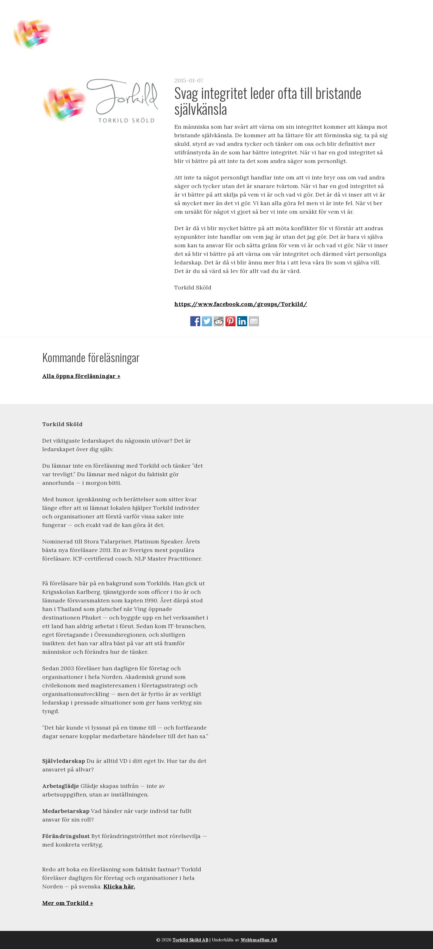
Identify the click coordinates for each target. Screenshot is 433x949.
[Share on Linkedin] (242, 321)
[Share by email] (254, 321)
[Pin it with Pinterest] (230, 321)
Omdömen (328, 19)
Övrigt (401, 19)
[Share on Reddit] (219, 321)
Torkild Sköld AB (190, 940)
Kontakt (367, 19)
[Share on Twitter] (207, 321)
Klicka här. (119, 886)
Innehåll (113, 19)
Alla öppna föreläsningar (79, 376)
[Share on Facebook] (195, 321)
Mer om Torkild (65, 903)
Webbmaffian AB (259, 940)
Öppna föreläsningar (173, 19)
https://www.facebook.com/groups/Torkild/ (240, 304)
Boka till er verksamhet (261, 19)
